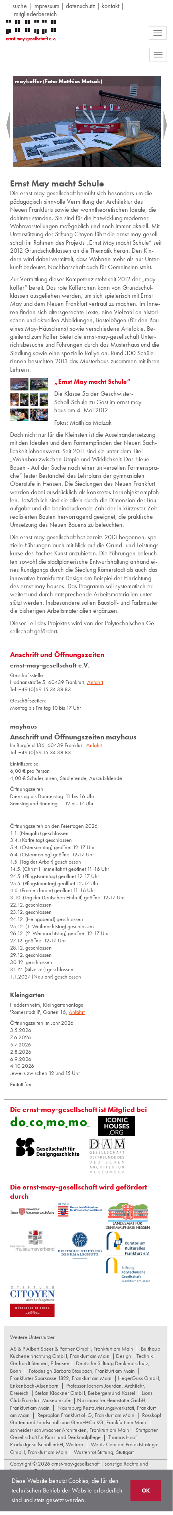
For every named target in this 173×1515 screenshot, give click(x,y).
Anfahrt (94, 745)
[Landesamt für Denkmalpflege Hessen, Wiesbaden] (128, 1216)
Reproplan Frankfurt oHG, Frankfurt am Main (85, 1415)
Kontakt (110, 6)
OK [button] (146, 1490)
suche (19, 6)
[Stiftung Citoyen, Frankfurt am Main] (32, 1293)
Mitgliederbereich (35, 14)
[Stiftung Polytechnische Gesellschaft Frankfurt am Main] (128, 1269)
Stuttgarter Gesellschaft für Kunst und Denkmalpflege (84, 1433)
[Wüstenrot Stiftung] (32, 1310)
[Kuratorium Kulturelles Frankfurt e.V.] (128, 1243)
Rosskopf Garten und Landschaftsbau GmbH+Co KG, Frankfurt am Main (85, 1418)
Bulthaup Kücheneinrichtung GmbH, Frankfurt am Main (85, 1352)
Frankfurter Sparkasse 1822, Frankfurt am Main (61, 1378)
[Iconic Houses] (117, 1126)
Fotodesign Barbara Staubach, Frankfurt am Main (82, 1370)
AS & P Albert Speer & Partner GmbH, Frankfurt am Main (71, 1348)
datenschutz (80, 6)
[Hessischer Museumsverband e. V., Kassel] (32, 1240)
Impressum (46, 6)
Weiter (159, 125)
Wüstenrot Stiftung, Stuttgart (104, 1452)
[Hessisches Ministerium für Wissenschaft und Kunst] (80, 1210)
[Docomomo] (50, 1123)
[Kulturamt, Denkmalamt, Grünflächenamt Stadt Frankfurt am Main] (32, 1211)
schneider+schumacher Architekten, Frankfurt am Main (69, 1429)
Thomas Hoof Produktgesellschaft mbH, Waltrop (73, 1440)
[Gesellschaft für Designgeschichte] (47, 1147)
